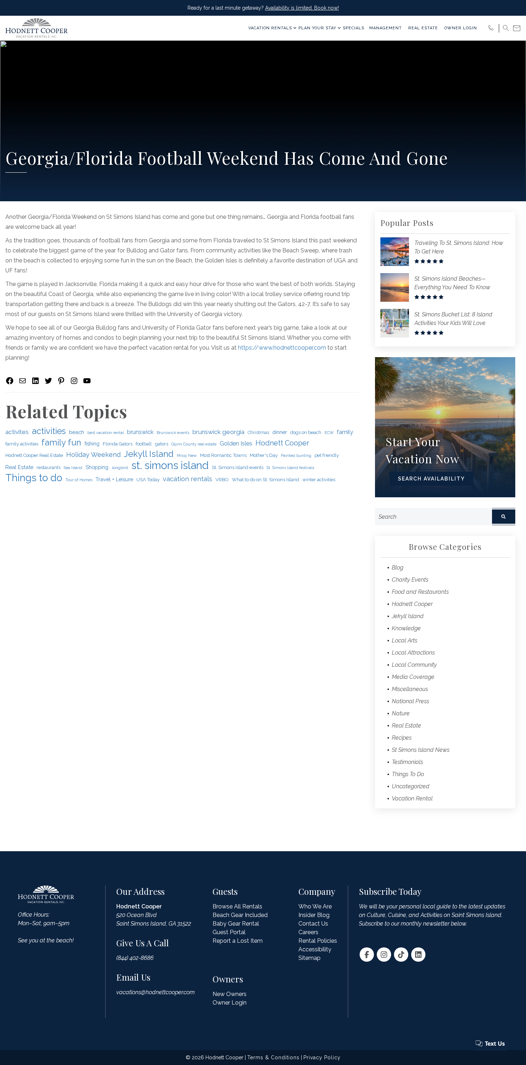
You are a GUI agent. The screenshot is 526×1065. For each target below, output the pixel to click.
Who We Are (315, 906)
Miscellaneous (410, 689)
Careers (308, 932)
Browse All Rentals (237, 906)
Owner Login (460, 28)
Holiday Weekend (93, 454)
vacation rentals (187, 479)
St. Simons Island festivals (290, 467)
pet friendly (327, 455)
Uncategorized (410, 786)
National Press (410, 701)
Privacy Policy (322, 1057)
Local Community (414, 664)
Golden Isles (236, 443)
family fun (61, 442)
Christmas (258, 432)
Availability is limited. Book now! (302, 8)
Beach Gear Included (240, 915)
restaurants (48, 467)
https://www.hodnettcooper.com (282, 347)
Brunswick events (173, 432)
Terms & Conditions (273, 1057)
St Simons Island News (420, 749)
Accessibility (314, 949)
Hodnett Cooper (282, 443)
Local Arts (404, 640)
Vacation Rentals (270, 28)
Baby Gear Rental (236, 923)
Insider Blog (314, 915)
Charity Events (410, 579)
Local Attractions (413, 652)
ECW (329, 432)
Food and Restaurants (420, 591)
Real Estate (423, 28)
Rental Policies (317, 940)
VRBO (222, 479)
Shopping (97, 467)
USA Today (148, 479)
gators (161, 444)
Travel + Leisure (114, 479)
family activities (21, 444)
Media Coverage (413, 677)
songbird (120, 467)
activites (17, 431)
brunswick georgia (218, 431)
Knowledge (406, 628)
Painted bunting (296, 455)
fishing (91, 443)
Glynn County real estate (193, 444)
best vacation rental (105, 432)
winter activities (318, 479)
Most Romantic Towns (223, 455)
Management (385, 28)
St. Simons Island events (237, 467)
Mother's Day (264, 455)
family (345, 432)
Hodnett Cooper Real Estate (34, 455)
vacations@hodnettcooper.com (155, 992)
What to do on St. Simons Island (265, 479)
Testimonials (407, 762)
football (144, 444)
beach (76, 432)
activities (49, 431)
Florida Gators (117, 444)
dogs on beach (305, 432)
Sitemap (309, 958)
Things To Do (408, 774)
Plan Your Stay (317, 28)
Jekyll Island (149, 454)
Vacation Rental (412, 798)
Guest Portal (229, 932)
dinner (279, 432)
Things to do (33, 478)
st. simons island (170, 465)
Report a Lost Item (238, 940)
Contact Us (313, 923)
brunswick (140, 432)
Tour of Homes (78, 480)
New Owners (230, 994)
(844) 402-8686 (135, 958)
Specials (353, 28)
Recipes (401, 737)
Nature (401, 713)
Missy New (187, 455)
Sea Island (73, 467)
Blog (397, 567)
